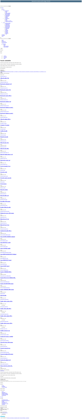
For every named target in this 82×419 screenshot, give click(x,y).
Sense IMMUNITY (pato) (5, 260)
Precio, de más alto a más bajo (32, 71)
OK (1, 48)
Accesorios (6, 30)
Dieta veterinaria (7, 13)
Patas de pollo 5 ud (4, 195)
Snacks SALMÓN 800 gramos (6, 283)
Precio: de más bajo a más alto (24, 71)
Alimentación (6, 10)
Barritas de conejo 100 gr (5, 95)
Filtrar (1, 72)
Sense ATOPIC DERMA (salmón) (7, 236)
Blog (2, 36)
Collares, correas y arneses (9, 21)
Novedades (3, 386)
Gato (3, 22)
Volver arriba (2, 370)
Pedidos (3, 401)
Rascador (6, 32)
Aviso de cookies (2, 416)
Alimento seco (7, 24)
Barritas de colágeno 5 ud (6, 83)
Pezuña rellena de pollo (5, 207)
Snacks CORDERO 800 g (5, 271)
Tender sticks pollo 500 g (5, 308)
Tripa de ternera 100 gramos (6, 342)
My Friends (5, 56)
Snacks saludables (6, 46)
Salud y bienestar (7, 14)
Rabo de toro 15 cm (4, 219)
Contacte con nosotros (5, 394)
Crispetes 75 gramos (4, 125)
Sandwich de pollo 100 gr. (5, 230)
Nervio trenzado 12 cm (5, 166)
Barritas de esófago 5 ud (5, 101)
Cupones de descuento (5, 403)
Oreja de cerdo (3, 172)
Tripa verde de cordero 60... (6, 365)
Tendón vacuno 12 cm (5, 330)
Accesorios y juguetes (8, 20)
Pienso (6, 11)
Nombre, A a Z (13, 71)
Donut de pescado (4, 136)
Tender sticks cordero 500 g (6, 301)
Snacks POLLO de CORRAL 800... (8, 277)
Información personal (5, 399)
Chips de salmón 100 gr (5, 119)
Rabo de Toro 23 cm (4, 224)
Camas (6, 19)
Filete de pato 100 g (4, 148)
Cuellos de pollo (3, 130)
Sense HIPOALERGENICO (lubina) (8, 254)
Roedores (3, 34)
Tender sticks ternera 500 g (6, 323)
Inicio (3, 9)
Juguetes (6, 31)
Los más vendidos (4, 387)
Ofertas (3, 385)
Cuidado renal (7, 27)
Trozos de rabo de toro (5, 348)
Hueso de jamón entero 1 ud (6, 154)
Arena (6, 29)
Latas (6, 12)
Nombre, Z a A (17, 71)
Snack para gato (7, 26)
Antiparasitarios (7, 15)
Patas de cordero (4, 189)
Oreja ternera (3, 183)
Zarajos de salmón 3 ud (5, 360)
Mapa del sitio (4, 395)
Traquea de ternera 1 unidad (6, 336)
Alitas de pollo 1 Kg (4, 78)
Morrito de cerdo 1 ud (5, 160)
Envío (3, 391)
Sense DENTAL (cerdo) (5, 242)
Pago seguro (3, 392)
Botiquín (6, 17)
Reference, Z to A (43, 71)
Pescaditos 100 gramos (5, 201)
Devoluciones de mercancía (5, 400)
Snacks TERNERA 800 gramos (7, 289)
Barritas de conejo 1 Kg (5, 89)
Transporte (6, 33)
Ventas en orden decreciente (4, 71)
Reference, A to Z (38, 71)
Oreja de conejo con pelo (5, 177)
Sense (4, 58)
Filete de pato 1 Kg (4, 142)
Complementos (6, 18)
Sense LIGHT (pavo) (4, 266)
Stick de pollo (3, 295)
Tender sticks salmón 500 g (6, 315)
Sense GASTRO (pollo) (5, 248)
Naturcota (5, 57)
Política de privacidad (5, 393)
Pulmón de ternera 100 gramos (7, 213)
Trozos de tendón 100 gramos (6, 354)
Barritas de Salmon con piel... (6, 107)
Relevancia (9, 71)
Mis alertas (3, 404)
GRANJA (3, 35)
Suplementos (7, 16)
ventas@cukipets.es (5, 412)
